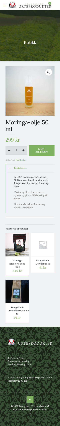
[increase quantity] (23, 150)
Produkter (21, 160)
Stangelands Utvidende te (43, 262)
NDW (44, 409)
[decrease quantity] (9, 150)
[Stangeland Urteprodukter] (30, 5)
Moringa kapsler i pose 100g (17, 263)
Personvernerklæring (19, 361)
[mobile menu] (4, 5)
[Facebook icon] (30, 414)
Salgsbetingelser (16, 358)
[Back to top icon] (30, 399)
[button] (48, 72)
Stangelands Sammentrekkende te (19, 310)
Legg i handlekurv (42, 150)
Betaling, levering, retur (20, 364)
